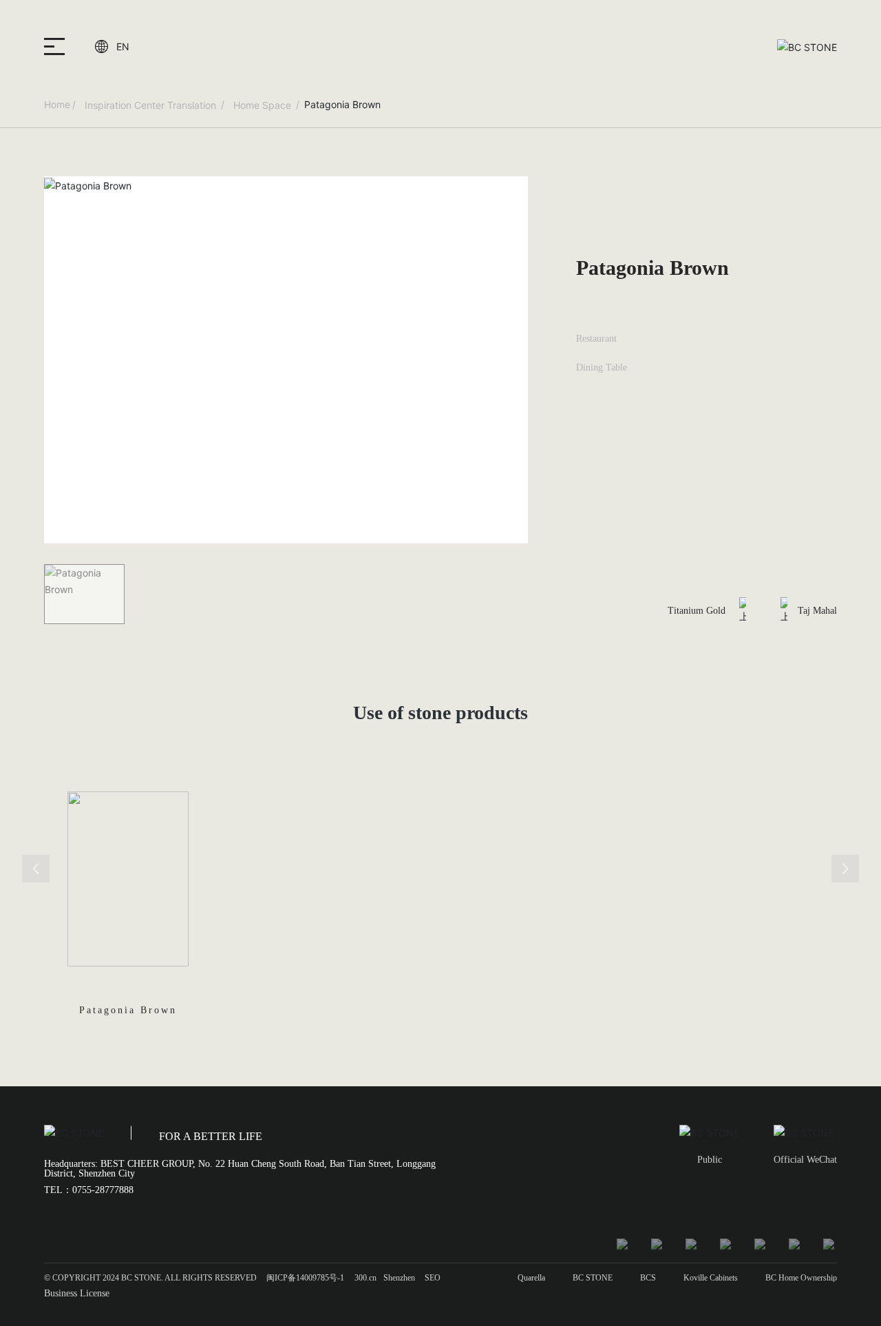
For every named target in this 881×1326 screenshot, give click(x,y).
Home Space (262, 105)
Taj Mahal (817, 610)
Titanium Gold (696, 610)
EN (122, 46)
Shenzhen (399, 1278)
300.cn (365, 1278)
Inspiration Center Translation (150, 105)
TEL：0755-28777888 (89, 1190)
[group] (128, 917)
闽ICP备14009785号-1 (305, 1278)
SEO (432, 1278)
